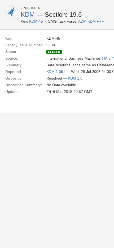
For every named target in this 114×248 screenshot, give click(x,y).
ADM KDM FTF (91, 21)
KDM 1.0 (75, 78)
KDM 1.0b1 (55, 71)
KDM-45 (36, 21)
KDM (28, 14)
